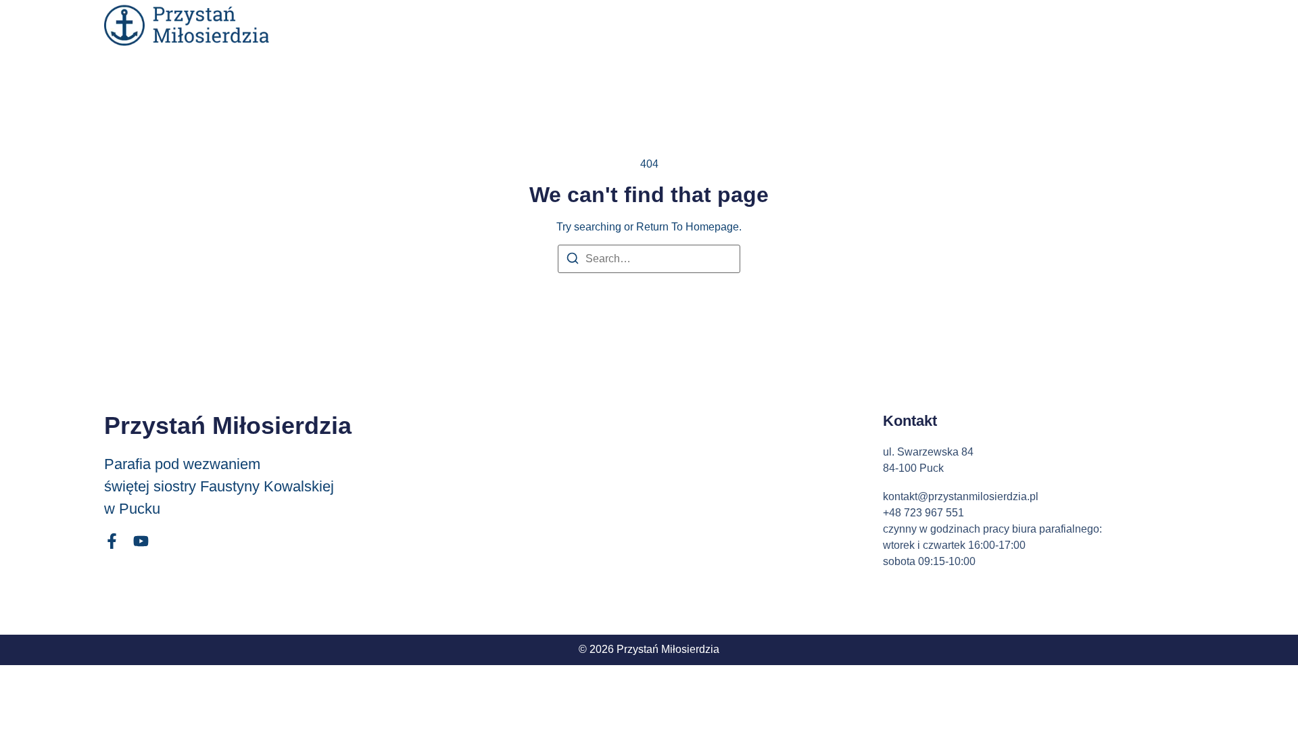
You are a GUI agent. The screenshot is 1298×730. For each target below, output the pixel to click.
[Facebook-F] (112, 541)
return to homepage (687, 227)
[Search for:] (649, 259)
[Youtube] (141, 541)
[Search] (572, 260)
